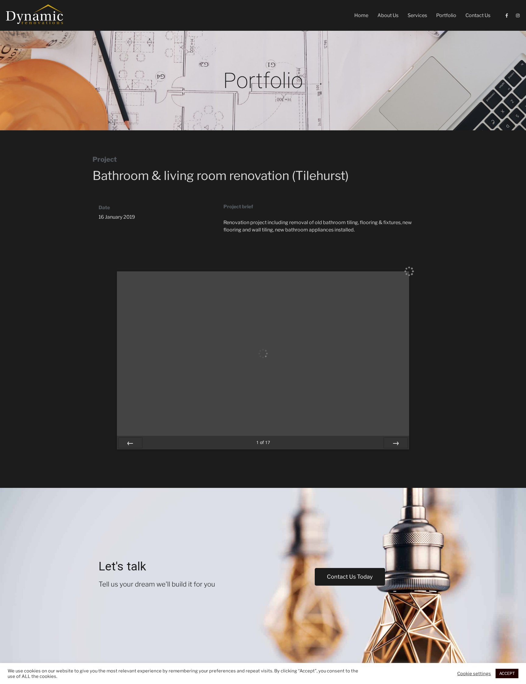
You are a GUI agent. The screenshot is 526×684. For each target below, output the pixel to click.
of (263, 442)
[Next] (396, 442)
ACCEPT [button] (507, 673)
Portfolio (446, 15)
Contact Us (477, 15)
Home (361, 15)
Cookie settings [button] (474, 673)
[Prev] (130, 442)
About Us (387, 15)
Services (417, 15)
